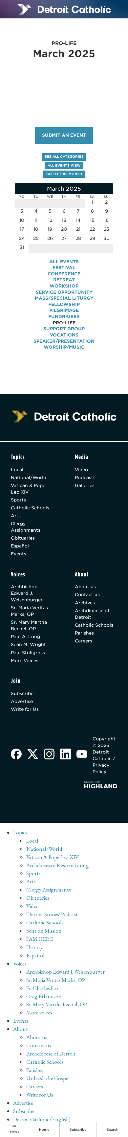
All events (64, 261)
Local (17, 469)
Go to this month (64, 174)
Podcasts (85, 477)
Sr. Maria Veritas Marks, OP (29, 611)
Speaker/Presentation (64, 341)
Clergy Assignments (25, 527)
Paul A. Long (25, 636)
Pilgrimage (64, 310)
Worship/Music (64, 347)
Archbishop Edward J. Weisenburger (27, 593)
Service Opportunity (64, 292)
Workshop (64, 286)
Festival (64, 267)
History (34, 947)
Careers (83, 640)
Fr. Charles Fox (42, 988)
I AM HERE (39, 938)
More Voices (24, 660)
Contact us (87, 594)
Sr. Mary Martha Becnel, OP (29, 625)
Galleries (85, 485)
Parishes (84, 633)
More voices (39, 1012)
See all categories (64, 156)
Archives (85, 602)
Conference (64, 273)
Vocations (64, 334)
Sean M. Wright (28, 644)
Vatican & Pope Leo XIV (28, 489)
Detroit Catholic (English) (42, 1119)
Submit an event (64, 135)
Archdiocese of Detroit (92, 614)
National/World (28, 477)
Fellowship (64, 304)
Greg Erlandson (44, 996)
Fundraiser (64, 316)
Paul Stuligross (28, 652)
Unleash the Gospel (48, 1078)
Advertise (22, 701)
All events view (64, 165)
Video (81, 469)
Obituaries (23, 538)
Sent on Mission (44, 930)
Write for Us (25, 709)
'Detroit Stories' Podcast (52, 914)
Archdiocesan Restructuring (57, 865)
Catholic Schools (30, 507)
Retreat (64, 279)
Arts (16, 515)
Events (18, 553)
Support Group (64, 328)
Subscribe (22, 693)
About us (85, 586)
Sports (18, 499)
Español (20, 545)
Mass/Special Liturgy (64, 298)
